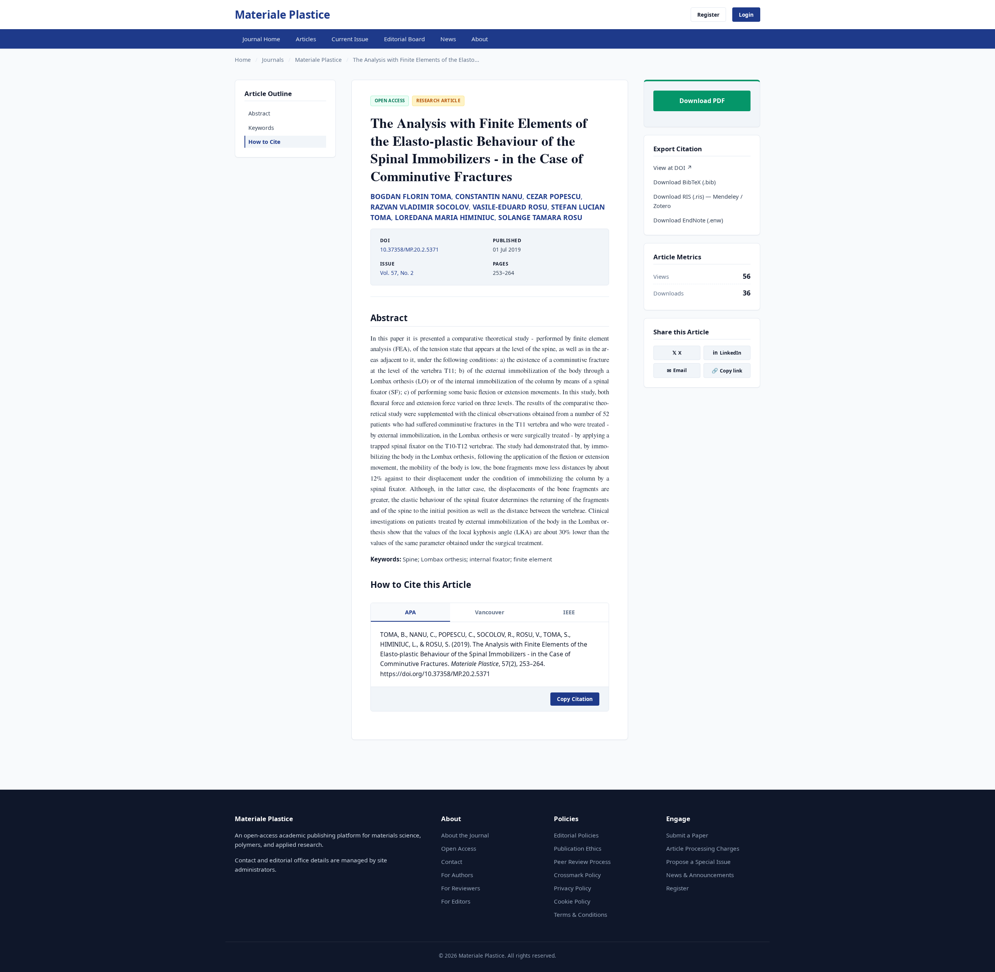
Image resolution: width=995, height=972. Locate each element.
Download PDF (702, 100)
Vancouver (489, 612)
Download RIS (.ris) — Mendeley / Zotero (697, 201)
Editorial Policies (576, 835)
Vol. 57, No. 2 (397, 272)
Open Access (458, 848)
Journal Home (261, 39)
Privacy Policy (572, 888)
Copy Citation (575, 699)
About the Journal (465, 835)
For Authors (457, 875)
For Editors (455, 901)
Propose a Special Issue (698, 861)
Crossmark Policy (577, 875)
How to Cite (264, 141)
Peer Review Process (582, 861)
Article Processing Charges (702, 848)
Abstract (259, 113)
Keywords (261, 127)
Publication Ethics (577, 848)
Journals (273, 59)
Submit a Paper (687, 835)
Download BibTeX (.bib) (684, 182)
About (479, 39)
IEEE (569, 612)
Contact (451, 861)
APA (410, 612)
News (448, 39)
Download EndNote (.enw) (688, 220)
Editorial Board (404, 39)
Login (746, 14)
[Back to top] (977, 957)
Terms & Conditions (580, 914)
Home (243, 59)
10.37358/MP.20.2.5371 (409, 249)
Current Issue (350, 39)
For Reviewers (460, 888)
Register (708, 14)
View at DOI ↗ (672, 167)
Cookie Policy (572, 901)
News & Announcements (700, 875)
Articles (306, 39)
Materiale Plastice (282, 14)
